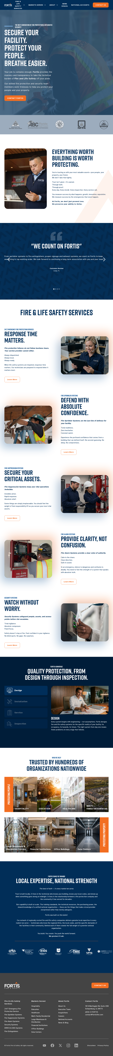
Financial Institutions (39, 1025)
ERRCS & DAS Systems (13, 1028)
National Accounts (65, 1019)
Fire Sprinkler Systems (13, 1015)
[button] (8, 259)
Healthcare (35, 1013)
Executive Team (64, 1009)
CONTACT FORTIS (15, 98)
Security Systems (11, 1025)
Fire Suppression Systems (14, 1018)
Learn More (12, 379)
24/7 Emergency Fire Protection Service (12, 1010)
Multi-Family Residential (40, 1016)
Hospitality (35, 1006)
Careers (61, 1016)
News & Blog (63, 1023)
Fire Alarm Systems (11, 1021)
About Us (61, 1006)
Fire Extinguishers (11, 1031)
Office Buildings (37, 1029)
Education (35, 1009)
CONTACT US (100, 5)
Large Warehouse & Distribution (38, 1020)
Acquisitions (63, 1013)
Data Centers (36, 1032)
